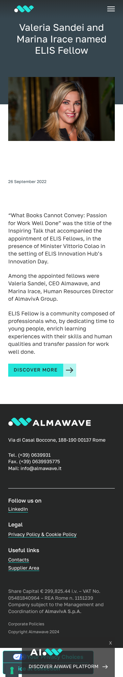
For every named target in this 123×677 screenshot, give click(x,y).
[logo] (24, 8)
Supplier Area (23, 568)
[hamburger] (111, 8)
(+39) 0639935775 (39, 462)
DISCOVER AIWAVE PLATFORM (63, 666)
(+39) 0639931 (34, 455)
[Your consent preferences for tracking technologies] (11, 670)
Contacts (18, 560)
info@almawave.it (41, 468)
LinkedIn (18, 509)
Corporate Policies (26, 624)
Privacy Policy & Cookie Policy (42, 534)
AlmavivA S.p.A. (63, 611)
